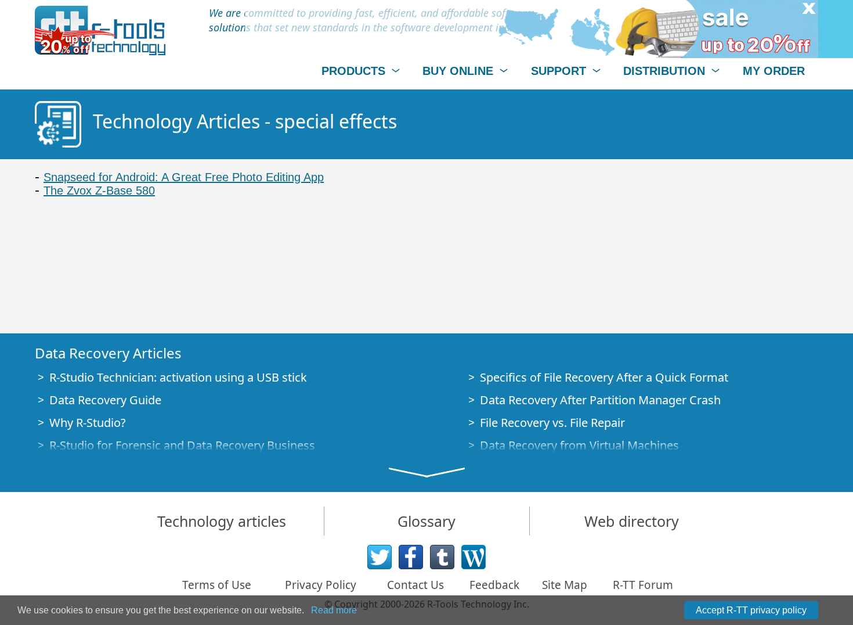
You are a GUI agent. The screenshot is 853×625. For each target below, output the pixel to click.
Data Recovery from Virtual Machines (579, 445)
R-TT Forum (643, 584)
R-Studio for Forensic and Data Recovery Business (182, 445)
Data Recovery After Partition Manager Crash (600, 400)
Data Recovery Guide (105, 400)
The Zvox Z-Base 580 (99, 190)
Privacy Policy (320, 584)
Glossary (426, 521)
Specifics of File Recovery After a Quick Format (604, 377)
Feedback (494, 584)
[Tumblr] (442, 557)
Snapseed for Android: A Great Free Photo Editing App (184, 177)
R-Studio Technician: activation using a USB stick (178, 377)
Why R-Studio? (87, 422)
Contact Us (415, 584)
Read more (334, 610)
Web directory (631, 521)
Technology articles (221, 521)
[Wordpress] (473, 557)
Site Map (564, 584)
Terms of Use (216, 584)
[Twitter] (379, 557)
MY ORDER (774, 70)
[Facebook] (411, 557)
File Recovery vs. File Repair (552, 422)
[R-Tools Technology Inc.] (100, 30)
